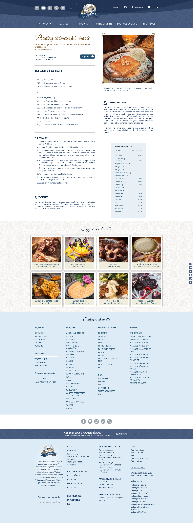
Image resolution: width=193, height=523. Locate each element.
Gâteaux (70, 358)
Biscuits (70, 336)
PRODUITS (83, 24)
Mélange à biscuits (139, 342)
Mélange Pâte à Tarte (139, 512)
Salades (70, 387)
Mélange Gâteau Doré (139, 493)
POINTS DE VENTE (103, 24)
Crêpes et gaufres (75, 351)
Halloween (103, 378)
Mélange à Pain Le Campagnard (138, 373)
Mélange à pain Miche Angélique (140, 379)
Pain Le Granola (137, 456)
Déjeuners (40, 333)
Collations (40, 339)
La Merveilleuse (76, 114)
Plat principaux (74, 383)
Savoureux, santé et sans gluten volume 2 (111, 499)
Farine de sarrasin (139, 339)
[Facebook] (190, 264)
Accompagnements (75, 333)
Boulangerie (72, 342)
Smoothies (71, 398)
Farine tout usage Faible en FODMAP (110, 457)
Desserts (39, 346)
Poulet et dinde (105, 364)
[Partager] (190, 282)
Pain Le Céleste (137, 453)
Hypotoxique (41, 365)
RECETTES (63, 24)
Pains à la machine (75, 374)
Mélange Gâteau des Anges (139, 367)
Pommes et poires (106, 349)
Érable (101, 339)
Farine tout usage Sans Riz (110, 464)
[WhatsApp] (190, 279)
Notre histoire (72, 454)
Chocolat (102, 333)
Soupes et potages (75, 402)
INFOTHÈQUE (149, 24)
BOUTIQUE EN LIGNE (127, 24)
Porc (100, 367)
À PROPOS (44, 24)
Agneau (101, 352)
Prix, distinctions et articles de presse (78, 458)
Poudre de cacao (138, 383)
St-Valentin (104, 388)
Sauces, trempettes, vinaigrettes (75, 394)
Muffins (70, 367)
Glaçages (70, 364)
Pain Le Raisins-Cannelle (141, 458)
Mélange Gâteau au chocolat (139, 359)
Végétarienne (41, 362)
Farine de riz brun (106, 485)
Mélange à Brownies (139, 488)
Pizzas (69, 380)
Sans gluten (40, 379)
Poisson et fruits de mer (108, 360)
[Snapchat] (190, 275)
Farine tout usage (106, 451)
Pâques (101, 381)
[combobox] (153, 7)
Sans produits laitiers (45, 382)
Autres (69, 408)
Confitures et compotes (73, 347)
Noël (100, 375)
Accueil (116, 7)
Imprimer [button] (86, 56)
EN (149, 7)
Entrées (70, 354)
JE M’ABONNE (121, 434)
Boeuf (101, 355)
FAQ (125, 7)
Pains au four (73, 370)
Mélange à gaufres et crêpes (140, 350)
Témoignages (72, 465)
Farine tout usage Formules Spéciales (110, 470)
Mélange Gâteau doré (140, 363)
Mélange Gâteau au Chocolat (142, 491)
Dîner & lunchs (42, 336)
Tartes (69, 405)
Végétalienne (41, 359)
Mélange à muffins (139, 354)
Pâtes (68, 377)
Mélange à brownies (139, 346)
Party (101, 385)
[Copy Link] (190, 271)
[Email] (190, 267)
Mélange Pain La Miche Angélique (140, 508)
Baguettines (136, 333)
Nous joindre (137, 7)
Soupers (38, 342)
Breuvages (71, 339)
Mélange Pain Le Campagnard (142, 504)
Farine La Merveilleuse (141, 336)
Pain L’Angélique (137, 450)
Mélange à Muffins (138, 502)
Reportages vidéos (74, 462)
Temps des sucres (106, 391)
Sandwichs (71, 390)
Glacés (69, 361)
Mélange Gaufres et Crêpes (141, 499)
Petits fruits (104, 346)
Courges (102, 336)
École (100, 394)
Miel (100, 342)
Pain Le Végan (136, 461)
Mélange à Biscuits (138, 485)
